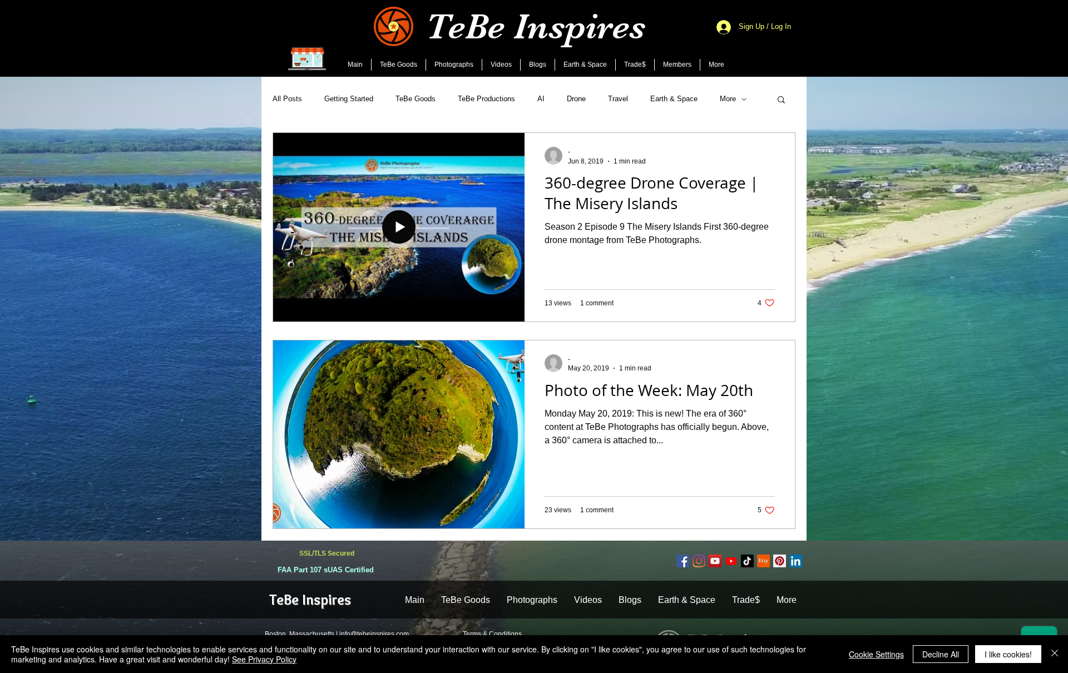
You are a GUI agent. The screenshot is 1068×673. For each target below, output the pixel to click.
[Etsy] (763, 561)
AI (541, 99)
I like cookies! (1008, 654)
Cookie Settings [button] (876, 654)
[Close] (1054, 654)
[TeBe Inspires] (747, 561)
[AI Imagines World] (731, 561)
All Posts (287, 99)
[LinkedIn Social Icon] (795, 561)
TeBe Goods (415, 99)
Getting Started (348, 99)
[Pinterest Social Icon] (779, 561)
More (728, 99)
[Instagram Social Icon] (699, 561)
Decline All (940, 654)
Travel (618, 99)
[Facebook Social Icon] (682, 561)
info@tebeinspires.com (374, 634)
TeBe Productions (486, 99)
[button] (781, 100)
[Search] (795, 38)
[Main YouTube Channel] (715, 561)
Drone (576, 99)
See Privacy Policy (264, 659)
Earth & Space (674, 99)
